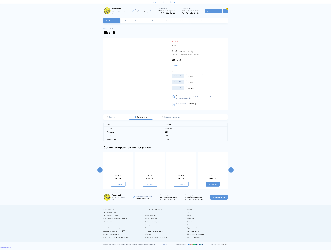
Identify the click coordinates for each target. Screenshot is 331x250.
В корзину (214, 184)
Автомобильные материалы (111, 215)
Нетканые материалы (151, 228)
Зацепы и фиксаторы (109, 225)
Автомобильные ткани (110, 212)
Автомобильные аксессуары (112, 228)
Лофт (189, 212)
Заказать (177, 65)
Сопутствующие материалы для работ (115, 219)
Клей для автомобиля (193, 237)
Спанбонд (190, 219)
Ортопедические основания (154, 231)
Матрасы (148, 234)
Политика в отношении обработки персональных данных (140, 244)
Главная (105, 28)
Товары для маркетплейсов (153, 209)
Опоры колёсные (150, 215)
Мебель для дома (108, 222)
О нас (127, 21)
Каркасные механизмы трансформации (157, 237)
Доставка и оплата (141, 21)
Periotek (189, 209)
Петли (189, 215)
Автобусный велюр (193, 231)
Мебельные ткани (108, 209)
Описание (112, 117)
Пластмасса (191, 225)
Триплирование (183, 21)
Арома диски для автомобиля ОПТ (114, 231)
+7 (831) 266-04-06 (191, 13)
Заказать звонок (214, 11)
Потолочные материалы (152, 222)
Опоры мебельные (151, 219)
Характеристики (142, 117)
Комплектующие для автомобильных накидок (117, 237)
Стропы (189, 222)
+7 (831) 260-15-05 (166, 13)
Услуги (147, 212)
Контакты (169, 21)
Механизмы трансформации (196, 234)
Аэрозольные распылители (111, 234)
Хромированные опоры (152, 225)
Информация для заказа (172, 117)
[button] (100, 170)
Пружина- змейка (192, 228)
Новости (155, 21)
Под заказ (118, 184)
